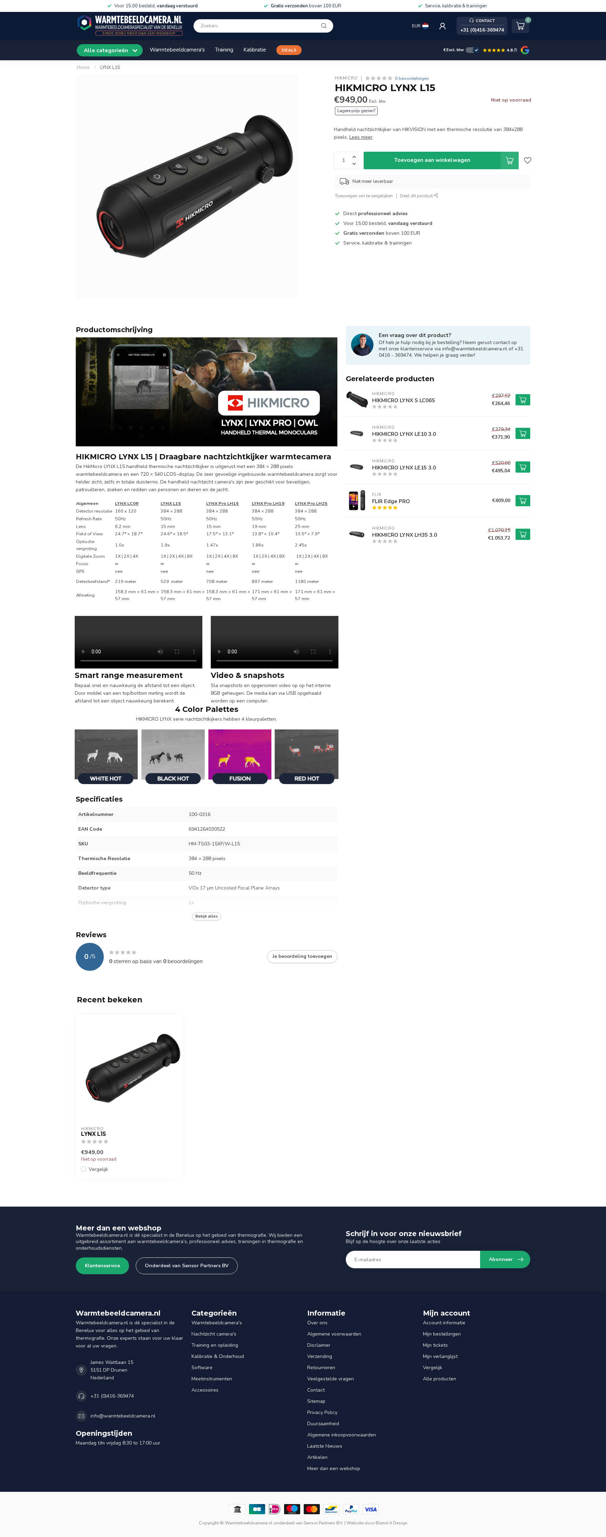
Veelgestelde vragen (330, 1378)
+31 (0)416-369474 (112, 1396)
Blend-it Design (392, 1523)
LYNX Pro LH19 (268, 503)
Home (83, 67)
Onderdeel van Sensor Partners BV (187, 1265)
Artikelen (317, 1457)
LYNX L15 (110, 67)
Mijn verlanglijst (440, 1356)
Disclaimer (318, 1345)
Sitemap (316, 1401)
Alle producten (439, 1378)
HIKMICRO (346, 78)
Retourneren (321, 1367)
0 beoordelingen (412, 78)
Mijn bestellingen (442, 1334)
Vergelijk (98, 1169)
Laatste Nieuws (324, 1446)
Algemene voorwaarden (334, 1334)
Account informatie (444, 1322)
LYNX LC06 (127, 503)
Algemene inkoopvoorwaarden (341, 1435)
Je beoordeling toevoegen (302, 956)
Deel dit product (417, 196)
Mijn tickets (435, 1345)
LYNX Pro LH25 (311, 503)
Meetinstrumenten (211, 1378)
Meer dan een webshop (333, 1468)
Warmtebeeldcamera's (177, 49)
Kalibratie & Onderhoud (217, 1356)
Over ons (317, 1322)
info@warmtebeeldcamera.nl (122, 1416)
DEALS (289, 50)
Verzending (319, 1356)
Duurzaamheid (323, 1423)
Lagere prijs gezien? (356, 111)
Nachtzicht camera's (213, 1334)
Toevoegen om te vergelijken (364, 196)
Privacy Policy (322, 1412)
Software (202, 1367)
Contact (316, 1390)
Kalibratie (254, 49)
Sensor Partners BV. (323, 1523)
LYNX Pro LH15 (222, 503)
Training (224, 49)
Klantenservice (102, 1265)
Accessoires (204, 1390)
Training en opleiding (214, 1345)
